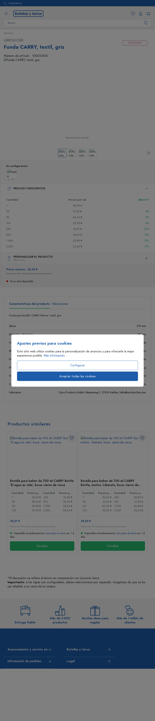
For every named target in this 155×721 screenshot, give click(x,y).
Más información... (55, 356)
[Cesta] (147, 13)
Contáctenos (15, 3)
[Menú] (6, 13)
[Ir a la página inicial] (28, 13)
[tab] (29, 305)
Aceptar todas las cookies (77, 376)
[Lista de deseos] (132, 13)
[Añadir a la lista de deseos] (71, 438)
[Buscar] (146, 23)
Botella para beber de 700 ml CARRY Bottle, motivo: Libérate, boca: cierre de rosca (110, 483)
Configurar (77, 365)
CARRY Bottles (13, 40)
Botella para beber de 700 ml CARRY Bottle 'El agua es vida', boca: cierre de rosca (42, 483)
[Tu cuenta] (140, 13)
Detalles (42, 546)
